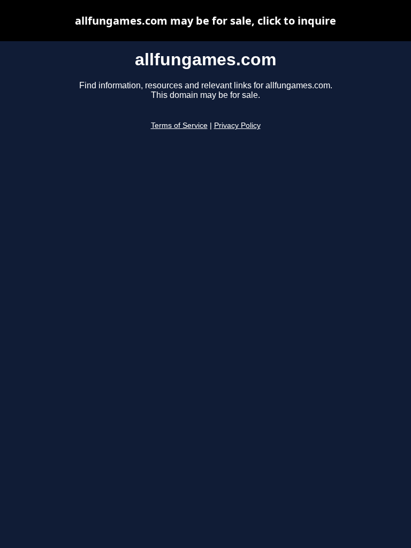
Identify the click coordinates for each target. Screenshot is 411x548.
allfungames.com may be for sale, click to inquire (205, 20)
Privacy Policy (237, 125)
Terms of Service (179, 125)
